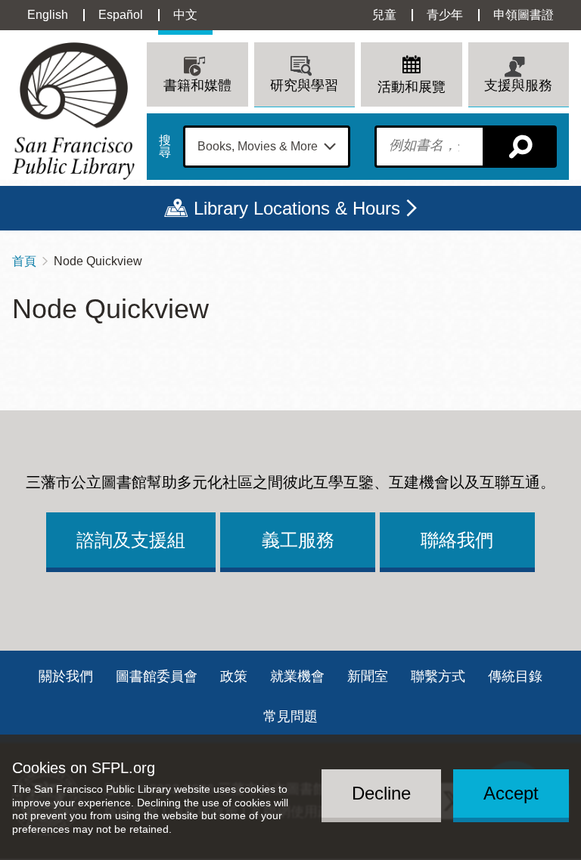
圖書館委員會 (156, 676)
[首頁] (73, 110)
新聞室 (367, 676)
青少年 (445, 14)
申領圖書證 (523, 14)
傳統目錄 (515, 676)
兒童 (384, 14)
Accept (511, 793)
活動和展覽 (411, 86)
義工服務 (298, 540)
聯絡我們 (457, 540)
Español (120, 14)
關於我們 (66, 676)
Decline (381, 793)
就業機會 (297, 676)
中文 (185, 14)
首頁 (24, 261)
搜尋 (165, 147)
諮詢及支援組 (130, 540)
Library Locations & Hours (297, 208)
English (47, 14)
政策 (233, 676)
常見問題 (290, 716)
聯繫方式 (438, 676)
